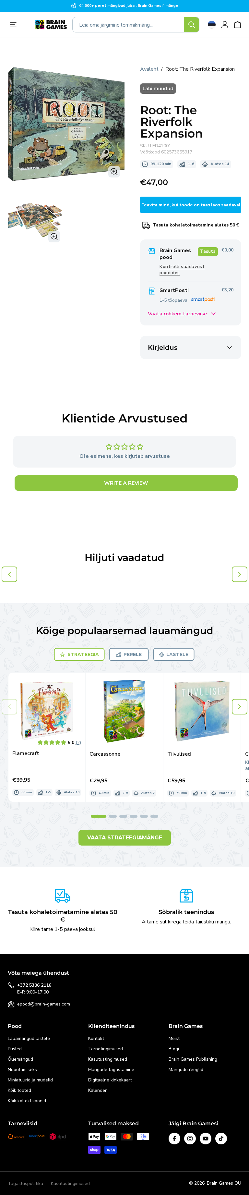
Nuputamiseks (22, 1070)
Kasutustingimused (107, 1059)
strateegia (83, 654)
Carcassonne (104, 754)
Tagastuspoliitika (25, 1183)
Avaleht (149, 69)
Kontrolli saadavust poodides (182, 269)
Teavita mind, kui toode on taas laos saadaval (190, 204)
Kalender (97, 1090)
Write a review (126, 483)
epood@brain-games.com (43, 1004)
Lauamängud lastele (29, 1038)
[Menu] (15, 25)
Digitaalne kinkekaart (110, 1080)
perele (133, 654)
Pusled (15, 1049)
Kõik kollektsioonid (27, 1101)
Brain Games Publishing (193, 1059)
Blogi (174, 1049)
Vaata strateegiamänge (124, 838)
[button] (239, 706)
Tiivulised (179, 754)
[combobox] (136, 24)
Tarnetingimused (105, 1049)
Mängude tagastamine (111, 1070)
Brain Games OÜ (224, 1183)
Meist (174, 1038)
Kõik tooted (19, 1090)
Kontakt (96, 1038)
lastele (177, 654)
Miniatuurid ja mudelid (30, 1080)
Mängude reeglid (186, 1070)
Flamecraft (25, 753)
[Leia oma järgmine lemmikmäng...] (191, 24)
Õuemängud (20, 1059)
